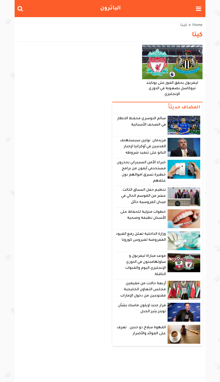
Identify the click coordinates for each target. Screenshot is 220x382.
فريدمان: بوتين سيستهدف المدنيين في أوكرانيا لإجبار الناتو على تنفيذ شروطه (143, 147)
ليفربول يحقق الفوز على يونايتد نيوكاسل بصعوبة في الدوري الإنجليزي (172, 89)
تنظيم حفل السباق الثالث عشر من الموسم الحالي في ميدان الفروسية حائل (143, 196)
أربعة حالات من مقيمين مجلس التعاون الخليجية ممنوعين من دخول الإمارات (143, 290)
